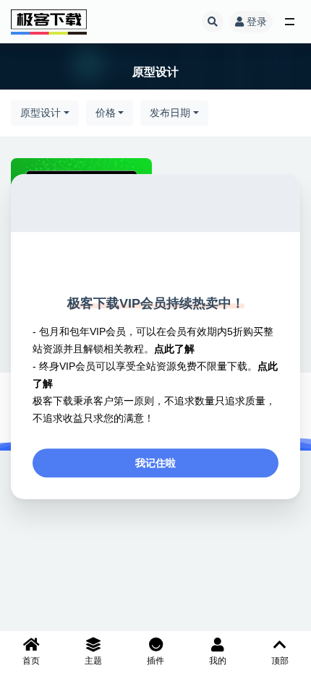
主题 (93, 661)
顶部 (280, 661)
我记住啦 (155, 463)
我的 (217, 661)
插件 (155, 661)
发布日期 (170, 112)
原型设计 (40, 112)
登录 (257, 21)
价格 (105, 112)
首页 (31, 661)
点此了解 (174, 349)
